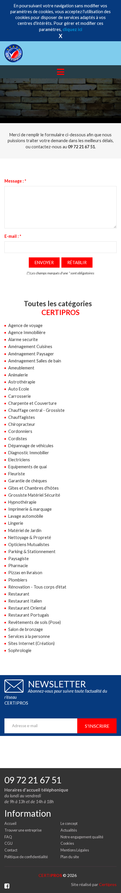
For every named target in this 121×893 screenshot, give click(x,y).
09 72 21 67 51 (32, 779)
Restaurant (18, 593)
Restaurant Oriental (27, 607)
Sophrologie (19, 650)
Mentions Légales (74, 850)
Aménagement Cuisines (30, 346)
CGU (8, 843)
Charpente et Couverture (32, 403)
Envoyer (44, 262)
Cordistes (17, 438)
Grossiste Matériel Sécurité (34, 495)
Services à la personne (29, 636)
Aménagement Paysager (31, 353)
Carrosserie (19, 396)
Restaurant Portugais (28, 614)
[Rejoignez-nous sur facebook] (6, 885)
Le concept (69, 823)
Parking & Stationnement (32, 551)
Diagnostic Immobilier (28, 452)
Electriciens (19, 459)
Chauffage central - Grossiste (36, 410)
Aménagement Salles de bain (34, 360)
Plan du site (69, 856)
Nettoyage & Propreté (29, 537)
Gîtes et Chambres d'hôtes (33, 488)
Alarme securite (23, 339)
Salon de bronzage (25, 629)
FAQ (8, 837)
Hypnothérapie (22, 502)
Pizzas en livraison (25, 572)
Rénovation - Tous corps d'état (37, 586)
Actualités (68, 830)
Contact (10, 850)
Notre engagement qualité (81, 837)
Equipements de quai (27, 466)
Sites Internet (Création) (31, 643)
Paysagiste (18, 558)
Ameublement (21, 367)
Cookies (67, 843)
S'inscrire (97, 726)
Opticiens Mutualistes (28, 544)
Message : (15, 180)
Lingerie (15, 523)
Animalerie (18, 374)
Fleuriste (16, 473)
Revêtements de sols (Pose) (34, 622)
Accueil (10, 823)
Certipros (108, 884)
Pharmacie (18, 565)
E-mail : (12, 236)
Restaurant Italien (25, 600)
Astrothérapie (21, 381)
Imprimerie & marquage (30, 509)
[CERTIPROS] (22, 53)
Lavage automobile (25, 516)
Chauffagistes (21, 417)
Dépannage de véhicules (30, 445)
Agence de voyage (25, 325)
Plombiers (17, 579)
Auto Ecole (18, 388)
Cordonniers (20, 431)
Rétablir (77, 262)
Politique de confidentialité (26, 856)
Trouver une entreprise (23, 830)
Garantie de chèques (27, 480)
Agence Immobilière (27, 332)
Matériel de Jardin (24, 530)
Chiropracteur (21, 424)
